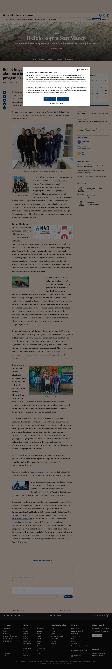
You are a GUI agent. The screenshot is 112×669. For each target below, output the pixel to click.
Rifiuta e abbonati (83, 69)
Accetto (62, 98)
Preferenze (49, 98)
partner (83, 87)
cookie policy (64, 81)
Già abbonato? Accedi (56, 103)
